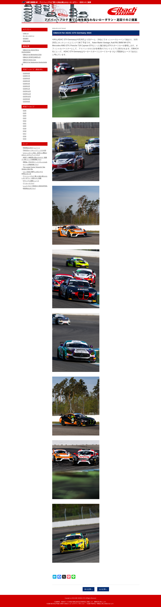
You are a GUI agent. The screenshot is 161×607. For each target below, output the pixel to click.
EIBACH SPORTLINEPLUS (31, 57)
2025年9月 (26, 99)
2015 (24, 139)
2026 (24, 110)
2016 (24, 136)
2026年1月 (26, 89)
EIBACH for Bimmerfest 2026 (32, 54)
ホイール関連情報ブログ (31, 164)
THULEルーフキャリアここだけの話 (34, 150)
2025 (24, 113)
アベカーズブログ (28, 183)
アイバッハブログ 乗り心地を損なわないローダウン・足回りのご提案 (65, 2)
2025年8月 (26, 101)
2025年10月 (27, 96)
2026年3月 (26, 83)
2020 (24, 126)
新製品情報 (26, 41)
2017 (24, 134)
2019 (24, 128)
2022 (24, 121)
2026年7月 (26, 76)
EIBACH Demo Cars (29, 60)
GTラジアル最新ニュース (31, 181)
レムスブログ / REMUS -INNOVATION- (35, 186)
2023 (24, 118)
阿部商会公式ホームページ (31, 148)
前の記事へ (88, 589)
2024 (24, 115)
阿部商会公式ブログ (29, 188)
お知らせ (26, 33)
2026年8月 (26, 73)
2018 (24, 131)
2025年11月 (27, 94)
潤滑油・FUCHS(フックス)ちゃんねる (35, 162)
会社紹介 (26, 38)
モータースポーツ (28, 36)
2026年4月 (26, 81)
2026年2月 (26, 86)
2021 (24, 123)
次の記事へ (103, 589)
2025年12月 (27, 91)
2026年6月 (26, 78)
